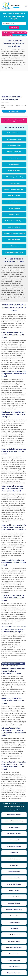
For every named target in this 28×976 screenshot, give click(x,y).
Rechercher (14, 28)
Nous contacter (19, 806)
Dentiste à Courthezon (14, 152)
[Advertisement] (14, 84)
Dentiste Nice (14, 928)
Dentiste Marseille (14, 878)
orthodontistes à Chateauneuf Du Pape (13, 664)
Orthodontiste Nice (14, 935)
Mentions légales (9, 806)
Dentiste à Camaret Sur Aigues (14, 221)
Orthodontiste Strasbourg (14, 909)
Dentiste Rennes (14, 954)
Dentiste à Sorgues (14, 158)
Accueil (5, 33)
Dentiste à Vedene (14, 183)
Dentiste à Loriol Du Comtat (14, 246)
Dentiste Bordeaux (14, 827)
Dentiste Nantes (14, 890)
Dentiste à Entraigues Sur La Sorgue (14, 177)
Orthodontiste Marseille (14, 884)
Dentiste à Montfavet (14, 239)
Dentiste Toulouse (14, 966)
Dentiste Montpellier (14, 941)
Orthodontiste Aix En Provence (14, 821)
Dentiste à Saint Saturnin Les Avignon (14, 233)
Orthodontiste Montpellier (14, 947)
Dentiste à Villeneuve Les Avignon (14, 189)
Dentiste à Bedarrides (14, 145)
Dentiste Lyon (14, 852)
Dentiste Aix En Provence (14, 814)
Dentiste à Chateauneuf (14, 133)
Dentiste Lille (14, 916)
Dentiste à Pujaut (14, 164)
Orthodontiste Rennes (14, 960)
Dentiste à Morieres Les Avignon (14, 252)
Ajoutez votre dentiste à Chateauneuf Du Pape (14, 121)
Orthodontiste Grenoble (14, 846)
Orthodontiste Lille (14, 922)
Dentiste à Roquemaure (14, 139)
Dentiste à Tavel (14, 214)
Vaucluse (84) (7, 35)
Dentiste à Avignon (14, 208)
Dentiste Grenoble (14, 840)
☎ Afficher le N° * (14, 111)
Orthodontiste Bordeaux (14, 833)
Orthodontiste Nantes (14, 897)
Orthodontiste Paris (14, 871)
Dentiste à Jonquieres (14, 170)
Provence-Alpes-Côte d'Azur (18, 33)
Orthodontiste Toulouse (14, 973)
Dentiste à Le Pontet (14, 202)
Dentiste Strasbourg (14, 903)
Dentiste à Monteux (14, 227)
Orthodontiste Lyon (14, 859)
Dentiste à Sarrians (14, 196)
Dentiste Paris (14, 865)
